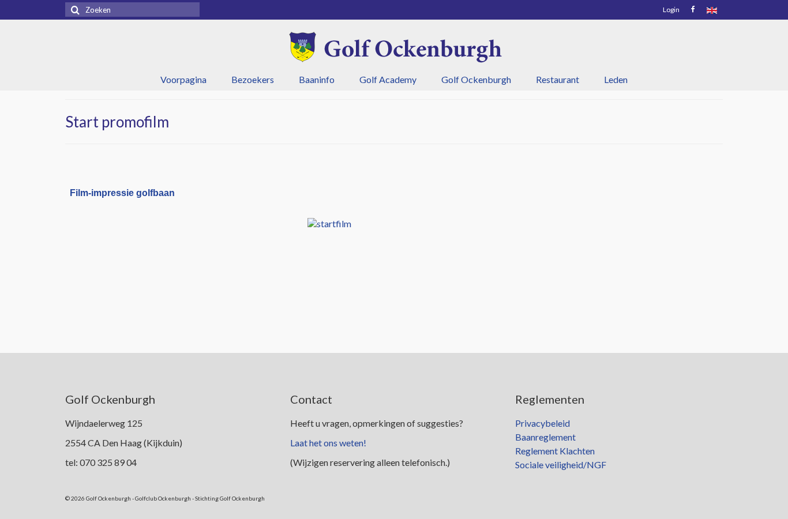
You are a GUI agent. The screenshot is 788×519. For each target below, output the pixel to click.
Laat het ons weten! (328, 442)
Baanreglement (545, 436)
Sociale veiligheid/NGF (560, 464)
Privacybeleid (542, 423)
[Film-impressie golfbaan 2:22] (394, 272)
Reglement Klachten (555, 450)
